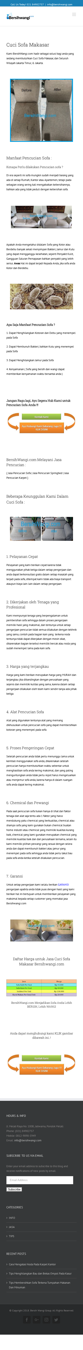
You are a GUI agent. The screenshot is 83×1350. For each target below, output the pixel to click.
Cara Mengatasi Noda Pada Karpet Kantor (32, 1264)
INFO (12, 1218)
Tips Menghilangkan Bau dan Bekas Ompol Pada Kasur (40, 1273)
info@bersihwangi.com (59, 4)
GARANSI (63, 884)
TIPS (11, 1236)
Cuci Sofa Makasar (43, 58)
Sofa (53, 1003)
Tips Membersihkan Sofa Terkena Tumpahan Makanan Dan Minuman (39, 1285)
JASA (12, 1227)
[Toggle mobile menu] (74, 14)
